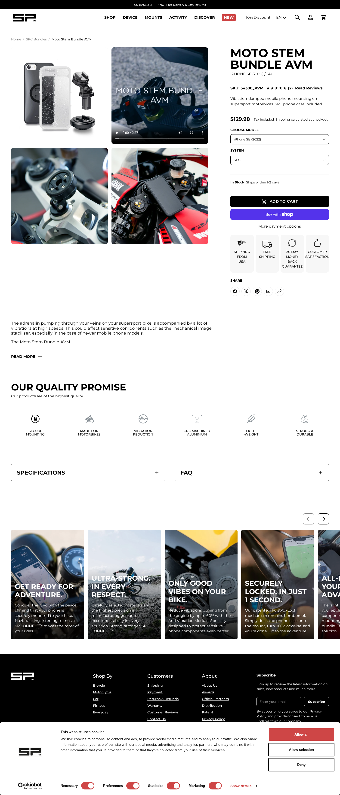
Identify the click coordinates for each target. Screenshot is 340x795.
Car (96, 699)
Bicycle (99, 685)
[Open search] (297, 17)
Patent (207, 712)
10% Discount (258, 17)
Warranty (154, 706)
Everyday (100, 712)
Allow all (301, 734)
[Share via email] (268, 291)
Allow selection (301, 750)
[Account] (310, 17)
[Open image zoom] (59, 95)
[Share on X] (246, 291)
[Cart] (323, 17)
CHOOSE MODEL (244, 130)
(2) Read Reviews (305, 88)
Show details (240, 786)
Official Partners (215, 699)
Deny (301, 765)
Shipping (155, 685)
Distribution (212, 706)
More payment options (279, 226)
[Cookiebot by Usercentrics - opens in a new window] (30, 786)
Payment (155, 692)
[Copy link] (279, 291)
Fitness (99, 706)
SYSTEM (237, 150)
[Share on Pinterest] (257, 291)
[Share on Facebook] (235, 291)
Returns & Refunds (163, 699)
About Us (209, 685)
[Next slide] (323, 518)
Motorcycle (102, 692)
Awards (208, 692)
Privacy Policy (213, 719)
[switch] (132, 785)
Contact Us (156, 719)
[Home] (24, 17)
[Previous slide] (308, 518)
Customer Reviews (163, 712)
